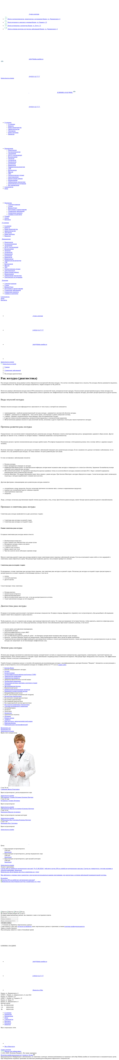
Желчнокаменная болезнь (12, 686)
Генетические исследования (17, 183)
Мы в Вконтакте (9, 1046)
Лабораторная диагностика (16, 182)
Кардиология (12, 170)
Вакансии (11, 134)
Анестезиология (13, 177)
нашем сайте (62, 665)
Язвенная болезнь (10, 723)
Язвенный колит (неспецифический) (16, 724)
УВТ (9, 173)
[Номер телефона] (54, 107)
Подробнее (4, 878)
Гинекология (12, 162)
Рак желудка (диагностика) (13, 696)
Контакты (4, 300)
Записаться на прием (7, 362)
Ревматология (8, 259)
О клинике (11, 124)
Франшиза (7, 1023)
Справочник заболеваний (16, 211)
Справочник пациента (15, 213)
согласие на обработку (25, 926)
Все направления (13, 185)
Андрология (12, 160)
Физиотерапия (12, 180)
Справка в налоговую (15, 214)
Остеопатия (12, 163)
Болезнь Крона (9, 668)
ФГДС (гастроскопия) (15, 155)
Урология (11, 158)
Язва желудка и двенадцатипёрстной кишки (18, 721)
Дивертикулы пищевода (12, 678)
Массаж (10, 172)
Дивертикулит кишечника (12, 676)
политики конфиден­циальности (74, 926)
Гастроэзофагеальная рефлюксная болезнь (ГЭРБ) (20, 674)
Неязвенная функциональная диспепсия (17, 689)
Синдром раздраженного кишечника (16, 706)
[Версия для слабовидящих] (2, 62)
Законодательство (13, 129)
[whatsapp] (18, 359)
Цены (2, 298)
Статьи (10, 206)
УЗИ (9, 168)
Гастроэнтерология (14, 152)
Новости (11, 126)
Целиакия (7, 716)
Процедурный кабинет (15, 178)
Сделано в (27, 1055)
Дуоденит (7, 684)
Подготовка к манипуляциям (17, 209)
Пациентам (8, 1014)
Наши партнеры (13, 132)
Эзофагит (7, 719)
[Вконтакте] (18, 1043)
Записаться (7, 795)
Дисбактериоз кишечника (12, 681)
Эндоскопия (12, 153)
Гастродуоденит (9, 673)
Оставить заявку (6, 923)
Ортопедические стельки (16, 175)
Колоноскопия (12, 157)
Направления (8, 1016)
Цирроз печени (9, 718)
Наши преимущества (14, 127)
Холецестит (8, 713)
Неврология (12, 165)
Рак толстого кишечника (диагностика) (16, 704)
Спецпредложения (14, 204)
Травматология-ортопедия (16, 167)
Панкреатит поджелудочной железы (15, 691)
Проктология (12, 150)
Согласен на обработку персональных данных (17, 925)
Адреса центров (34, 14)
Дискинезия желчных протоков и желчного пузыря (20, 683)
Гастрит (6, 671)
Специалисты (5, 297)
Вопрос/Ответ (12, 208)
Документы (12, 131)
